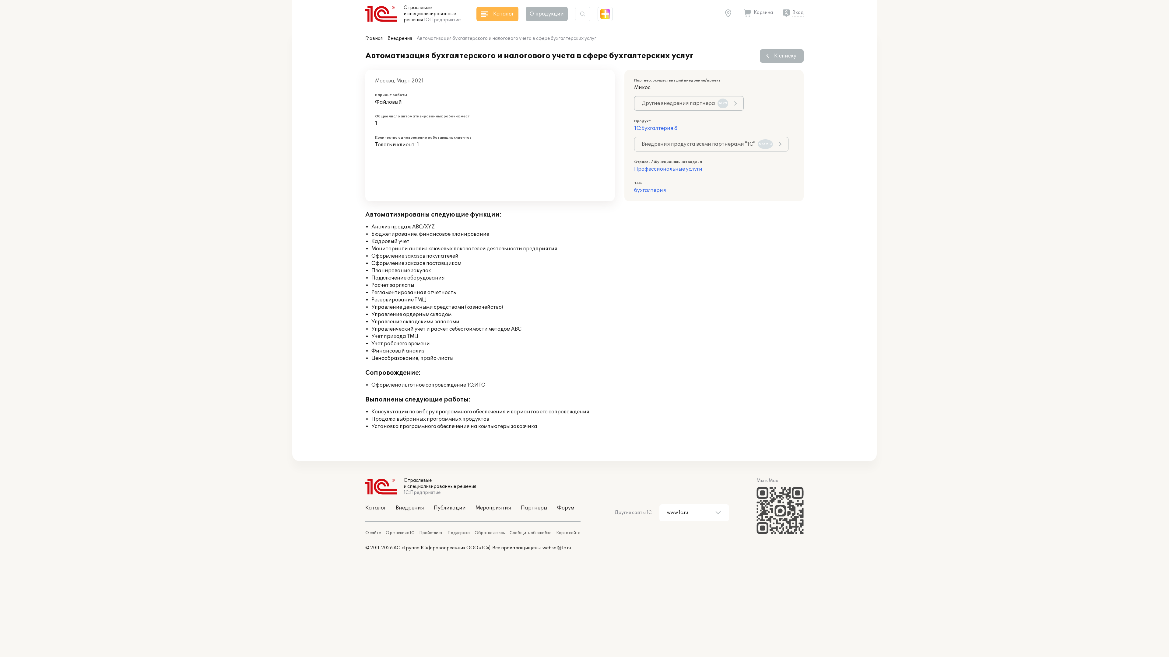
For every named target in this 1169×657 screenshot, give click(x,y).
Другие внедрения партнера (684, 103)
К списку (785, 56)
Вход (798, 12)
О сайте (373, 532)
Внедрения (400, 38)
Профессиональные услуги (668, 169)
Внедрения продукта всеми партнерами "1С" (707, 144)
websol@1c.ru (556, 548)
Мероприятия (493, 508)
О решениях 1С (400, 532)
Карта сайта (568, 532)
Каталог (375, 508)
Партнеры (534, 508)
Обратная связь (490, 532)
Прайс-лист (431, 532)
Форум (565, 508)
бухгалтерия (650, 190)
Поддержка (459, 532)
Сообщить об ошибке (530, 532)
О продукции (547, 14)
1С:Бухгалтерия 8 (655, 128)
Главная (374, 38)
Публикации (450, 508)
